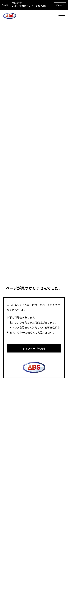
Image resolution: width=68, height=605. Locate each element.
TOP (60, 588)
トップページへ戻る (34, 348)
